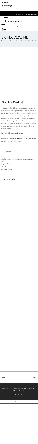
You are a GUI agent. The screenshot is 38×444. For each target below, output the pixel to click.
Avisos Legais (19, 14)
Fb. (22, 395)
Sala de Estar (32, 139)
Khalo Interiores (14, 21)
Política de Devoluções (31, 14)
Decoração (19, 41)
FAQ (12, 14)
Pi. (19, 395)
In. (16, 395)
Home (3, 41)
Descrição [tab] (8, 151)
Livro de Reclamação (29, 389)
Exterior (19, 139)
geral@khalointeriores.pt (7, 12)
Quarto (25, 139)
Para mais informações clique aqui (12, 133)
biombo (10, 141)
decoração (17, 141)
